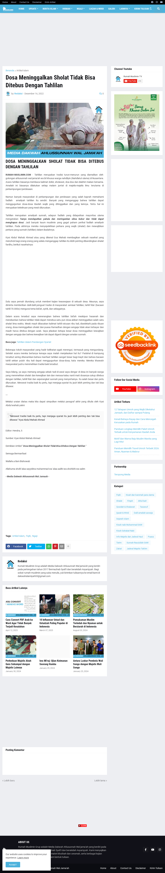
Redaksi (22, 561)
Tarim (118, 542)
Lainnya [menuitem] (124, 8)
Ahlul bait (142, 501)
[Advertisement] (82, 39)
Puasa (151, 536)
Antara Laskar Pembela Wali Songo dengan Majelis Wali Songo (88, 664)
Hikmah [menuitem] (66, 8)
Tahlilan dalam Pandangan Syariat (34, 342)
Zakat (119, 548)
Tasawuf (144, 507)
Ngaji (34, 536)
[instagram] (157, 2)
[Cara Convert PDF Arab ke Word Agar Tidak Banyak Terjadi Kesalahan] (21, 605)
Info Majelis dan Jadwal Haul (129, 536)
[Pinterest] (55, 546)
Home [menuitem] (21, 8)
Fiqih (28, 536)
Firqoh (130, 501)
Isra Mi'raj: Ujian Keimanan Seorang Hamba (53, 662)
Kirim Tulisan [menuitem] (141, 8)
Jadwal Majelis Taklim (137, 548)
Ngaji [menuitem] (80, 8)
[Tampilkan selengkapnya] (68, 546)
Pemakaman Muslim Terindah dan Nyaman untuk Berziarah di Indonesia (88, 623)
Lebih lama (99, 780)
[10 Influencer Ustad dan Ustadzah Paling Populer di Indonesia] (54, 605)
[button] (150, 9)
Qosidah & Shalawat (125, 507)
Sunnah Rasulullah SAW (138, 542)
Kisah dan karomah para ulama (140, 495)
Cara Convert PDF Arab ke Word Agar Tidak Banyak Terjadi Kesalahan (19, 623)
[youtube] (161, 2)
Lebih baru (9, 780)
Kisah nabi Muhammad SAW (129, 525)
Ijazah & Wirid (122, 513)
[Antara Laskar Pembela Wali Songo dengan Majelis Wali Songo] (88, 646)
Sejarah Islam (122, 519)
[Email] (61, 546)
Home (5, 2)
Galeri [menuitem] (111, 8)
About (13, 2)
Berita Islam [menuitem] (49, 8)
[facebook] (152, 2)
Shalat (119, 501)
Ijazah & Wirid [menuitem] (96, 8)
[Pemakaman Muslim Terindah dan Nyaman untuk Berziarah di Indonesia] (88, 605)
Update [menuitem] (32, 8)
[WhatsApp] (49, 546)
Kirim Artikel (50, 2)
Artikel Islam (22, 70)
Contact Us (24, 2)
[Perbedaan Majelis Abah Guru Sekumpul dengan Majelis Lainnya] (21, 646)
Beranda (10, 70)
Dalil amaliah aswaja (143, 513)
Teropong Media (122, 474)
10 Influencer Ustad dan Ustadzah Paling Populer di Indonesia (53, 623)
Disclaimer (37, 2)
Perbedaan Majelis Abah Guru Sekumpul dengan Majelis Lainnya (18, 664)
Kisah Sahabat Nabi (125, 531)
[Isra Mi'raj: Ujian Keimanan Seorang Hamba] (54, 646)
